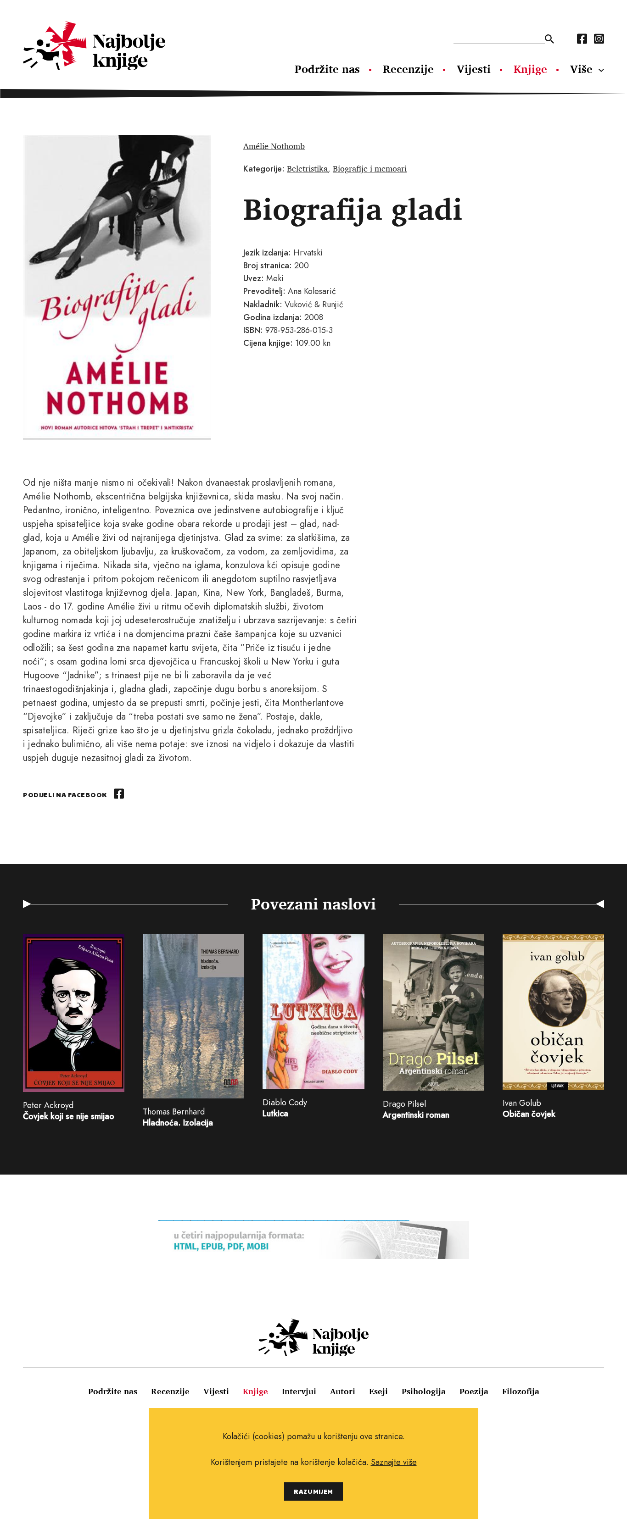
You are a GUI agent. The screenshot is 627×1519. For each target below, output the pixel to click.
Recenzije (408, 68)
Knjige (530, 68)
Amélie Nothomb (274, 146)
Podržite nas (327, 68)
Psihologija (424, 1391)
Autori (342, 1391)
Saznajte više (394, 1462)
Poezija (473, 1391)
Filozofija (520, 1391)
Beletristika (307, 168)
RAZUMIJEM (313, 1491)
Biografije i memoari (370, 168)
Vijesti (474, 68)
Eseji (378, 1391)
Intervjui (299, 1391)
